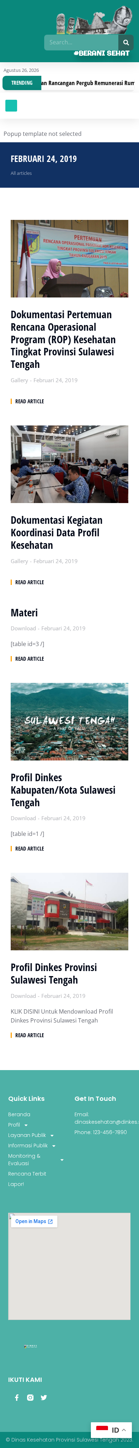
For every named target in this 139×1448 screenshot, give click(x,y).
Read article (29, 401)
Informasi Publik (28, 1145)
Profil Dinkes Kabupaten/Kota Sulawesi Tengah (63, 789)
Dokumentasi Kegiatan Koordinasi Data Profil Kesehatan (57, 532)
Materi (24, 612)
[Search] (126, 42)
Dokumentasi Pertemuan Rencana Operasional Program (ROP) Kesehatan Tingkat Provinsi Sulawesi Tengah (63, 339)
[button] (11, 106)
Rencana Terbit (27, 1173)
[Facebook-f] (17, 1397)
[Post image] (69, 258)
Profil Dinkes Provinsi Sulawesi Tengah (54, 973)
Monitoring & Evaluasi (24, 1159)
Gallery (19, 380)
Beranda (19, 1114)
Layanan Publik (27, 1135)
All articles (21, 173)
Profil (14, 1124)
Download (23, 628)
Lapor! (16, 1184)
